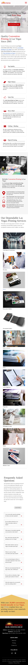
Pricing (14, 643)
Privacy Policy (17, 662)
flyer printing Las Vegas (9, 53)
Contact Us (14, 645)
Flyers (4, 289)
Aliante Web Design (17, 661)
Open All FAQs (18, 507)
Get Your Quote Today (14, 24)
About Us (14, 640)
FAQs (6, 607)
